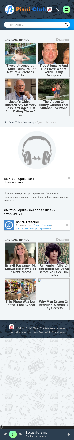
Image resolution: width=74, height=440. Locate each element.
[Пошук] (66, 24)
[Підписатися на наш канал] (49, 10)
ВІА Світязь (22, 228)
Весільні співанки (27, 222)
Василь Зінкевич (42, 225)
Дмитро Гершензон (40, 228)
